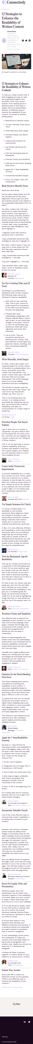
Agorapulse (19, 278)
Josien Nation (13, 801)
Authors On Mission (20, 669)
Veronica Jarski (14, 274)
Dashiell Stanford (9, 415)
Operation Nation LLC (20, 805)
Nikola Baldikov (14, 352)
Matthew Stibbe (14, 606)
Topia (12, 417)
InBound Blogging (22, 354)
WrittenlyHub (17, 965)
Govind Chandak (14, 874)
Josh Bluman (13, 549)
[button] (23, 40)
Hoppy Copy (22, 551)
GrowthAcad (20, 879)
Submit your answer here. (12, 987)
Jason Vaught (13, 497)
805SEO (26, 499)
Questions (5, 9)
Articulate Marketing (20, 609)
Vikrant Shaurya (14, 667)
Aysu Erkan (12, 726)
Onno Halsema (14, 459)
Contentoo (16, 461)
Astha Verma (13, 961)
